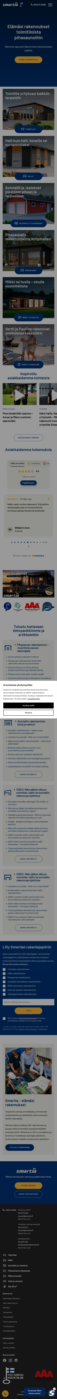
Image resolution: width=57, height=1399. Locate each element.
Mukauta (28, 712)
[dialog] (28, 699)
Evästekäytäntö (34, 698)
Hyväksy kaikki (28, 705)
